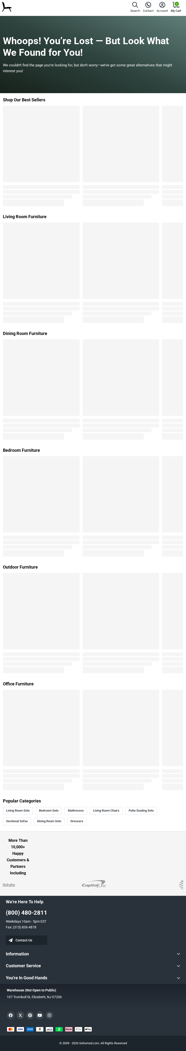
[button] (135, 8)
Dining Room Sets (49, 821)
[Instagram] (49, 1015)
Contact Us (24, 940)
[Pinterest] (30, 1015)
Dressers (76, 821)
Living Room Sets (18, 810)
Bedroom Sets (49, 810)
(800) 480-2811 (26, 912)
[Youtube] (40, 1015)
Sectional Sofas (17, 821)
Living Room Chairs (106, 810)
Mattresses (76, 810)
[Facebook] (11, 1015)
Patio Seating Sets (141, 810)
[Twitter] (20, 1015)
